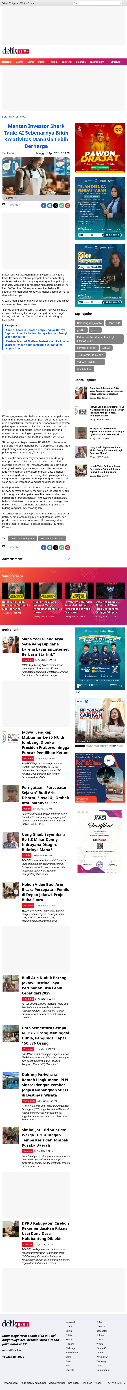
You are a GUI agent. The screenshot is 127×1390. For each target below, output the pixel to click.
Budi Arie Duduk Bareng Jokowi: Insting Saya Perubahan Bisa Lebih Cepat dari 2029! (44, 985)
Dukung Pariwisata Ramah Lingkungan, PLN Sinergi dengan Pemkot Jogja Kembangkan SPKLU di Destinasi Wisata (46, 1085)
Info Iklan (73, 1383)
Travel (99, 1339)
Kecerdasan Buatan (52, 538)
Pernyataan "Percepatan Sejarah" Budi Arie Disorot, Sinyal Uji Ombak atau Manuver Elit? (107, 431)
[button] (98, 61)
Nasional (6, 61)
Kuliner (100, 1335)
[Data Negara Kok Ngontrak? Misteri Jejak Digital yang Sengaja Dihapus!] (110, 591)
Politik (41, 61)
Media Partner (56, 1383)
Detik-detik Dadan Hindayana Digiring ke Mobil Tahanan (16, 605)
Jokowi (95, 330)
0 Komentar (12, 205)
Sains (99, 1365)
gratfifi (81, 330)
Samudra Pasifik (86, 347)
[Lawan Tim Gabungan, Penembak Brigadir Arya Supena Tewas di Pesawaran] (79, 591)
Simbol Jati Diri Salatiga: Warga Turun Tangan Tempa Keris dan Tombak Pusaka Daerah (45, 1137)
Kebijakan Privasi (91, 1383)
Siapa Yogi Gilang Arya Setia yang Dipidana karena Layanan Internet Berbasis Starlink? (106, 391)
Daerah (19, 61)
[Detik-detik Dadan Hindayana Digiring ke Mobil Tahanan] (16, 591)
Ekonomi (67, 61)
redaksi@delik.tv (11, 1350)
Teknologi (20, 116)
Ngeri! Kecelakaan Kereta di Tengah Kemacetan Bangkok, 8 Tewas (47, 607)
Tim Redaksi (9, 153)
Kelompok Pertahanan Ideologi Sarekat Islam (95, 339)
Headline (28, 660)
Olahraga (81, 61)
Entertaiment (97, 61)
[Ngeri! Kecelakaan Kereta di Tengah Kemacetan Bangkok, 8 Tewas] (48, 591)
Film (68, 1365)
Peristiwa (28, 1049)
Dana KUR (114, 323)
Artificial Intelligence (23, 538)
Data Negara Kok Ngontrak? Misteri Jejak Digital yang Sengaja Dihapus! (107, 607)
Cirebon (27, 1244)
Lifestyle (115, 61)
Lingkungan (102, 1369)
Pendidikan (102, 1356)
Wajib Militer (84, 369)
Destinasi (101, 1326)
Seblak (106, 347)
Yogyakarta (29, 1100)
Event (68, 1361)
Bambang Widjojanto (89, 323)
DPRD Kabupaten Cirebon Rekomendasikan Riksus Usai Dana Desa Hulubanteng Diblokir (45, 1231)
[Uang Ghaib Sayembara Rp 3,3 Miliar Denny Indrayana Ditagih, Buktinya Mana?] (81, 452)
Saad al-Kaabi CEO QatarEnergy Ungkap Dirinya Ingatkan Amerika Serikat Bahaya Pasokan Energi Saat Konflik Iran (36, 333)
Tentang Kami (10, 1383)
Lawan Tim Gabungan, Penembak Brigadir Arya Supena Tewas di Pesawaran (79, 607)
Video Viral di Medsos (89, 362)
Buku (99, 1322)
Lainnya (100, 1352)
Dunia (31, 61)
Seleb (68, 1356)
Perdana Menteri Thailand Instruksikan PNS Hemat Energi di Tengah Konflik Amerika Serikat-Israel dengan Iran (37, 345)
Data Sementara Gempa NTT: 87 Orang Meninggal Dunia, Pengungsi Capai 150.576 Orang (45, 1035)
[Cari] (120, 3)
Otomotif (101, 1348)
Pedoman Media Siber (33, 1383)
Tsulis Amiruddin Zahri (90, 355)
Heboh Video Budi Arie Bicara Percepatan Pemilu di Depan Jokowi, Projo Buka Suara (105, 469)
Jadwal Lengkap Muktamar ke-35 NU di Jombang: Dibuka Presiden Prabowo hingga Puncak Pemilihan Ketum (107, 411)
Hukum (54, 61)
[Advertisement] (63, 28)
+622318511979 (13, 1356)
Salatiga (27, 1151)
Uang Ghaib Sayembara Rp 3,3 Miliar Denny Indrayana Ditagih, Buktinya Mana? (107, 450)
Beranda (7, 116)
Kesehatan (101, 1330)
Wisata (99, 1343)
